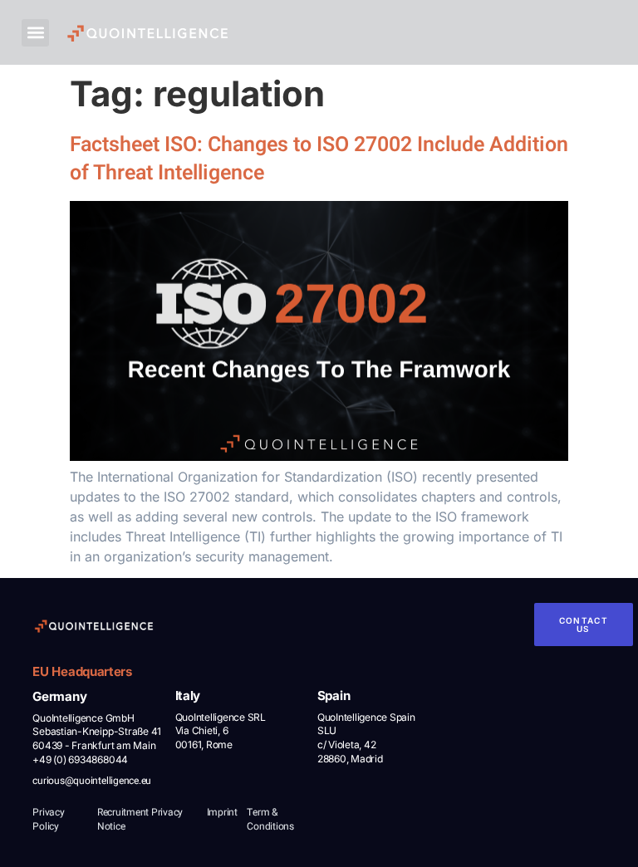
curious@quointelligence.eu (91, 780)
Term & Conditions (270, 819)
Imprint (222, 812)
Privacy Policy (48, 819)
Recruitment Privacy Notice (140, 819)
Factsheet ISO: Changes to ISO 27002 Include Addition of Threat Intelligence (319, 159)
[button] (35, 33)
